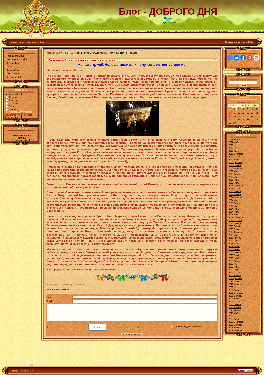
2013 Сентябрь (236, 186)
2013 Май (233, 177)
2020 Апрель (235, 261)
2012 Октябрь (235, 157)
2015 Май (233, 214)
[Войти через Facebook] (243, 58)
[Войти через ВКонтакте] (236, 58)
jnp (71, 285)
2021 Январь (235, 281)
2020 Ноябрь (235, 275)
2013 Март (234, 171)
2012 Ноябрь (235, 159)
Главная (14, 42)
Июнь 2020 (243, 102)
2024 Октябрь (235, 301)
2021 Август (234, 290)
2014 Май (233, 206)
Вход (42, 42)
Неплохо (13, 103)
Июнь (65, 53)
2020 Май (233, 264)
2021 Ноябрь (235, 299)
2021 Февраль (235, 284)
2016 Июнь (234, 241)
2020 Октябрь (235, 272)
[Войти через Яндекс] (250, 58)
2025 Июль (234, 316)
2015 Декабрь (235, 226)
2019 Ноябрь (235, 258)
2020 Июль (234, 270)
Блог (22, 42)
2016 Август (234, 246)
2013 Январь (235, 165)
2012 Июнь (234, 145)
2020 (58, 53)
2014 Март (234, 200)
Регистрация (32, 42)
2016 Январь (235, 229)
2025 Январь (235, 307)
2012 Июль (234, 148)
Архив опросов (25, 115)
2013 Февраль (235, 168)
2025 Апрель (235, 310)
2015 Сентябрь (236, 217)
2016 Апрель (235, 238)
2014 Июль (234, 212)
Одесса (168, 18)
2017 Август (234, 249)
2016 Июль (234, 243)
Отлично (13, 97)
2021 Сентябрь (236, 293)
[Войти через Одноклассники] (243, 64)
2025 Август (234, 319)
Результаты (10, 115)
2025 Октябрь (235, 325)
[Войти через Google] (256, 58)
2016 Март (234, 235)
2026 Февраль (235, 330)
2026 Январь (235, 328)
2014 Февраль (235, 197)
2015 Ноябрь (235, 223)
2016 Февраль (235, 232)
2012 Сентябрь (236, 154)
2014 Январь (235, 194)
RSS (251, 42)
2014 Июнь (234, 209)
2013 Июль (234, 183)
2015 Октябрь (235, 220)
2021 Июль (234, 287)
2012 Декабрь (235, 162)
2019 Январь (235, 255)
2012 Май (233, 142)
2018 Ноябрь (235, 252)
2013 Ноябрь (235, 191)
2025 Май (233, 313)
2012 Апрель (235, 139)
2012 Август (234, 151)
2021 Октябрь (235, 296)
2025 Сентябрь (236, 322)
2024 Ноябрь (235, 304)
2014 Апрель (235, 203)
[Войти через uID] (230, 58)
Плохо (12, 106)
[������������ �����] (132, 281)
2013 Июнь (234, 180)
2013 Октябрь (235, 188)
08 (72, 53)
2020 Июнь (234, 267)
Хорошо (13, 100)
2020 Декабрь (235, 278)
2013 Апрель (235, 174)
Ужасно (12, 109)
